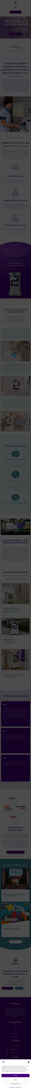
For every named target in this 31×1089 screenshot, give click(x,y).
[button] (28, 1062)
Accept (15, 1075)
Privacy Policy (18, 1087)
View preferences (15, 1083)
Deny (15, 1079)
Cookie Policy (12, 1087)
